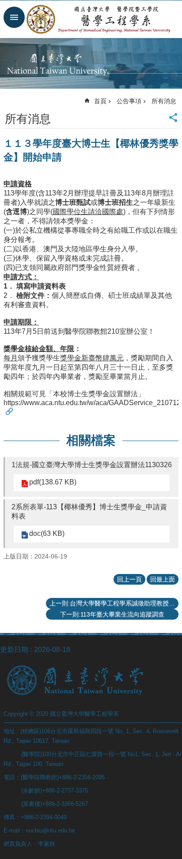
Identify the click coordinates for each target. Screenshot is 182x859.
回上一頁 (129, 579)
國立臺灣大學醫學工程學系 (100, 19)
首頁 (100, 101)
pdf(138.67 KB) (52, 482)
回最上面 (162, 579)
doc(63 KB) (46, 533)
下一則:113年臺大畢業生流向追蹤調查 (112, 614)
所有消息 (164, 101)
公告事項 (129, 101)
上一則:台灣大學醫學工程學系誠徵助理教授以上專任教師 (113, 603)
